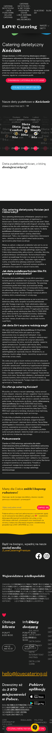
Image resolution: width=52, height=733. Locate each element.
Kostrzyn (10, 599)
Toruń (17, 715)
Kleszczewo (10, 584)
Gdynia (3, 715)
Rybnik (12, 715)
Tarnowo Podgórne (29, 598)
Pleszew (29, 591)
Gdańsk (3, 712)
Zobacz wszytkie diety (13, 106)
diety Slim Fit (33, 311)
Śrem (35, 594)
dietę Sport (37, 408)
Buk (10, 589)
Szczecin (17, 712)
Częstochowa (3, 710)
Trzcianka (10, 594)
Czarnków (17, 599)
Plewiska (10, 596)
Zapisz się (43, 507)
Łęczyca (17, 601)
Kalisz (47, 589)
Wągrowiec (35, 589)
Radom (12, 712)
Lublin (8, 715)
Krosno (41, 596)
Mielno (10, 587)
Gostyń (35, 584)
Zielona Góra (22, 711)
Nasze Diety (43, 27)
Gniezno (47, 584)
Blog (48, 10)
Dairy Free (20, 404)
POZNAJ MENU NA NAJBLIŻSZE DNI (26, 729)
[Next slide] (38, 133)
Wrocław (22, 708)
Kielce (8, 710)
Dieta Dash (35, 642)
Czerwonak (10, 591)
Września (41, 589)
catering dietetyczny (15, 217)
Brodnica (41, 584)
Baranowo (4, 591)
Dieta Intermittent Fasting (36, 654)
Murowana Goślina (23, 588)
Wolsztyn (35, 596)
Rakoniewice (4, 594)
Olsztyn (12, 705)
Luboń (35, 601)
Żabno (4, 584)
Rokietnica (29, 584)
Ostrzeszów (29, 594)
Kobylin (4, 596)
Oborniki (29, 589)
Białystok (3, 705)
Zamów (16, 148)
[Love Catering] (19, 27)
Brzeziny (23, 584)
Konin (47, 587)
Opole (12, 708)
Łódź (8, 712)
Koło (41, 591)
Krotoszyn (41, 594)
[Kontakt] (35, 728)
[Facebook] (39, 556)
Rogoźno (4, 599)
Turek (29, 601)
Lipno (17, 591)
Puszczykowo (17, 589)
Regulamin (26, 720)
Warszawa (22, 705)
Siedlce (17, 708)
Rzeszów (17, 705)
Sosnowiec (17, 710)
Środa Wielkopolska (17, 585)
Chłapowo (4, 587)
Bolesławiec (41, 587)
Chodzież (23, 601)
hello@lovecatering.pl (24, 673)
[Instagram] (46, 556)
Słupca (23, 591)
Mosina (35, 587)
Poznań (47, 591)
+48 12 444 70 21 (8, 648)
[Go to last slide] (14, 133)
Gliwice (8, 705)
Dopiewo (4, 601)
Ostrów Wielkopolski (23, 598)
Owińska (4, 589)
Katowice (8, 708)
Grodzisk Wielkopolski (17, 595)
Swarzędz (41, 599)
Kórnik (23, 594)
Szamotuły (35, 599)
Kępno (29, 587)
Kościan (35, 591)
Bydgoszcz (3, 708)
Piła (41, 601)
